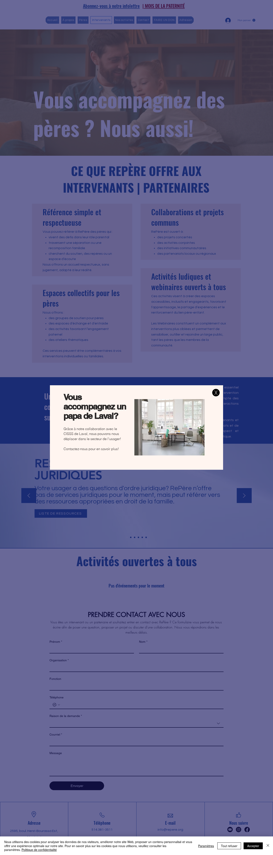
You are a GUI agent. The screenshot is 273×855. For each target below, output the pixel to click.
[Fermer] (267, 846)
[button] (216, 393)
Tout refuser (229, 846)
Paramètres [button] (206, 846)
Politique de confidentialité (39, 850)
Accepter (253, 846)
